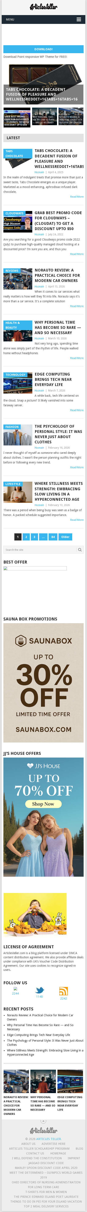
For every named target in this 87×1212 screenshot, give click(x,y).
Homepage (58, 1153)
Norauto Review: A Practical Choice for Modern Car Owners (57, 275)
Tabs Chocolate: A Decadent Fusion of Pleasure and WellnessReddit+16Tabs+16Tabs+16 (59, 158)
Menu (10, 19)
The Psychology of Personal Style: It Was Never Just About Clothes (58, 434)
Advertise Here (53, 1143)
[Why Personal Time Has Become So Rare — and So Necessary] (43, 1081)
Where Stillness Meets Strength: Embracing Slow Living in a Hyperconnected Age (59, 491)
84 (53, 537)
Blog (79, 1148)
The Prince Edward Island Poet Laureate (46, 1196)
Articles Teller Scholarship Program (39, 1148)
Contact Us (35, 1153)
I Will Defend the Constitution (37, 1158)
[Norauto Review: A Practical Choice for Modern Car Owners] (16, 1081)
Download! (43, 49)
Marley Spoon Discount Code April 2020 (46, 1168)
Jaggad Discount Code (46, 1163)
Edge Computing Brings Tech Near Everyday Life (53, 379)
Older (65, 537)
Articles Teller (48, 1139)
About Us (28, 1143)
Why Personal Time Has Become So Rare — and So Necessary (58, 327)
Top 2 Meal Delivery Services (46, 1206)
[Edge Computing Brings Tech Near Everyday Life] (70, 1081)
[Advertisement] (45, 34)
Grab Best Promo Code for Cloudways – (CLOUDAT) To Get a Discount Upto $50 (58, 221)
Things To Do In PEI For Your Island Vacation (46, 1201)
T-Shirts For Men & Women (46, 1192)
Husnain (39, 172)
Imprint (74, 1158)
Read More (77, 196)
